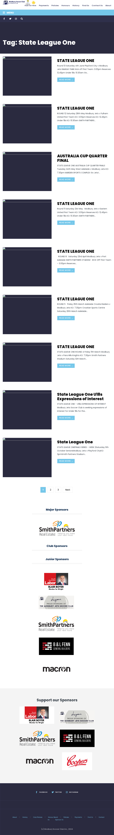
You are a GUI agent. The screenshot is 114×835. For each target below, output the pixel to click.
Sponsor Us (59, 820)
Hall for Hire (30, 5)
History (75, 5)
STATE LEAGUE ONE (75, 60)
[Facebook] (4, 18)
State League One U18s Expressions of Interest (80, 397)
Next (67, 489)
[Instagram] (15, 18)
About (108, 5)
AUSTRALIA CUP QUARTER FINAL (82, 158)
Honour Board (53, 817)
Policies (55, 5)
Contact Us (97, 5)
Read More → (66, 79)
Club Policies (37, 817)
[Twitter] (10, 18)
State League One (75, 442)
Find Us (85, 5)
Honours (65, 5)
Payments (44, 5)
